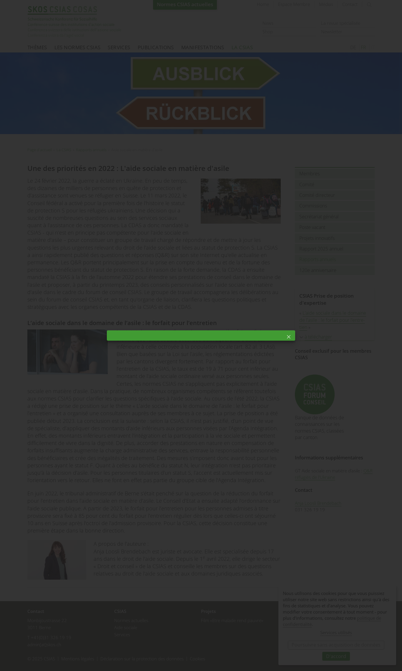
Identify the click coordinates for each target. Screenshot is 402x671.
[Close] (288, 336)
